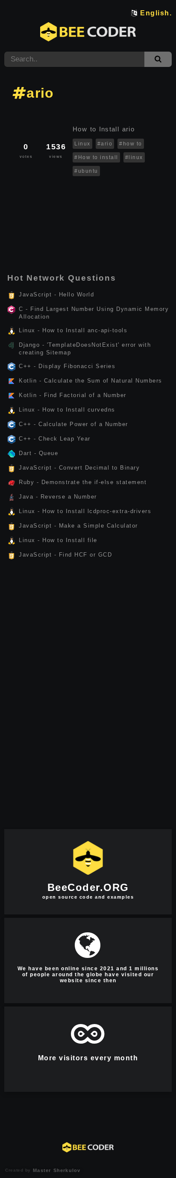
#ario (105, 144)
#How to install (96, 157)
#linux (134, 157)
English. (156, 13)
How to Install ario (105, 129)
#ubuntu (86, 171)
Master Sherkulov (55, 1170)
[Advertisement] (88, 211)
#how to (130, 144)
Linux (82, 144)
